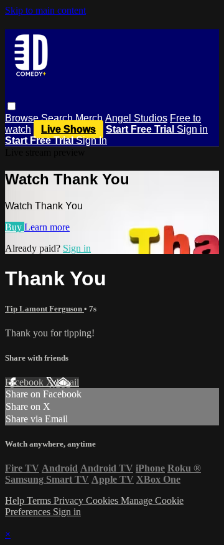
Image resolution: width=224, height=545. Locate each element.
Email (67, 382)
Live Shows (68, 129)
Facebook (25, 382)
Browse (23, 118)
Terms (40, 500)
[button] (11, 106)
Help (16, 500)
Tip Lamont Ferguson (44, 308)
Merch (89, 118)
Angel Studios (136, 118)
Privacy (70, 500)
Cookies (103, 500)
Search (58, 118)
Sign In (91, 140)
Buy (14, 227)
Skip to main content (45, 10)
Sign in (192, 129)
